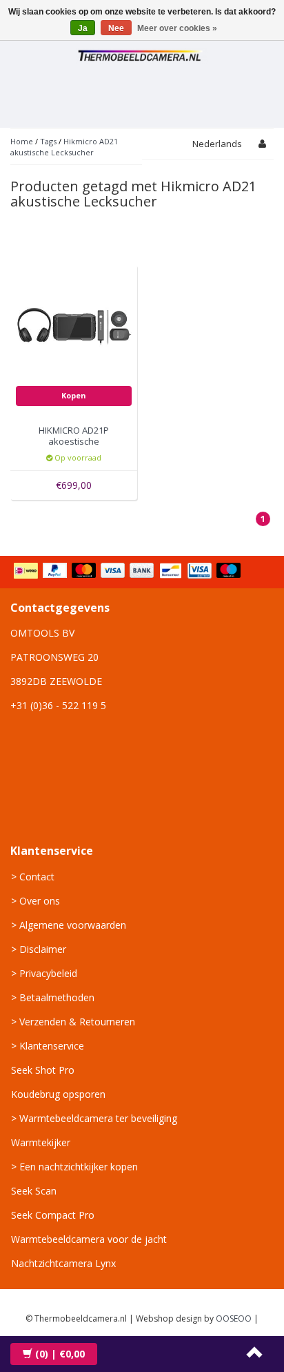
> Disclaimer (38, 949)
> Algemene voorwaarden (68, 924)
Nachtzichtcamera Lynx (63, 1263)
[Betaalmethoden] (128, 572)
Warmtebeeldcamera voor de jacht (89, 1239)
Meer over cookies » (177, 28)
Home (21, 141)
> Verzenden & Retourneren (73, 1021)
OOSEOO (234, 1318)
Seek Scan (34, 1190)
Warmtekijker (40, 1142)
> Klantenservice (47, 1045)
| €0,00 (60, 1353)
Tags (48, 141)
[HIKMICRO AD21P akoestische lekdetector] (74, 327)
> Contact (32, 876)
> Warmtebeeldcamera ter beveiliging (94, 1118)
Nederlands (217, 143)
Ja (83, 28)
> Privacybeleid (44, 973)
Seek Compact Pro (52, 1214)
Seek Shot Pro (42, 1069)
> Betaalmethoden (52, 997)
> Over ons (35, 900)
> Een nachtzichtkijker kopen (74, 1166)
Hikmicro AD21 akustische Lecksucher (64, 146)
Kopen (73, 395)
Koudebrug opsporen (58, 1094)
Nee (116, 28)
